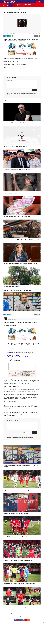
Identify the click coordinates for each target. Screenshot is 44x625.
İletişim (20, 616)
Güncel (11, 9)
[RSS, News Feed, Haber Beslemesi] (28, 620)
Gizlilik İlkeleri (25, 616)
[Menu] (37, 2)
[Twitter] (6, 36)
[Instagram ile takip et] (23, 620)
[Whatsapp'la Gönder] (10, 36)
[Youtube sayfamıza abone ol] (18, 620)
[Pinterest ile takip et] (26, 620)
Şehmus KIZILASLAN (12, 319)
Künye (17, 616)
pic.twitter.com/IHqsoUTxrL (13, 355)
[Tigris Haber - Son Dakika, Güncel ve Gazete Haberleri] (9, 1)
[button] (35, 36)
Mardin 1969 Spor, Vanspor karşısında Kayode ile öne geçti (24, 5)
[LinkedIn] (8, 36)
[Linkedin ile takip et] (20, 620)
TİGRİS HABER (6, 343)
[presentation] (7, 5)
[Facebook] (4, 36)
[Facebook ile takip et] (15, 620)
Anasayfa (6, 9)
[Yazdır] (12, 36)
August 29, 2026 (25, 356)
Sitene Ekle (31, 616)
